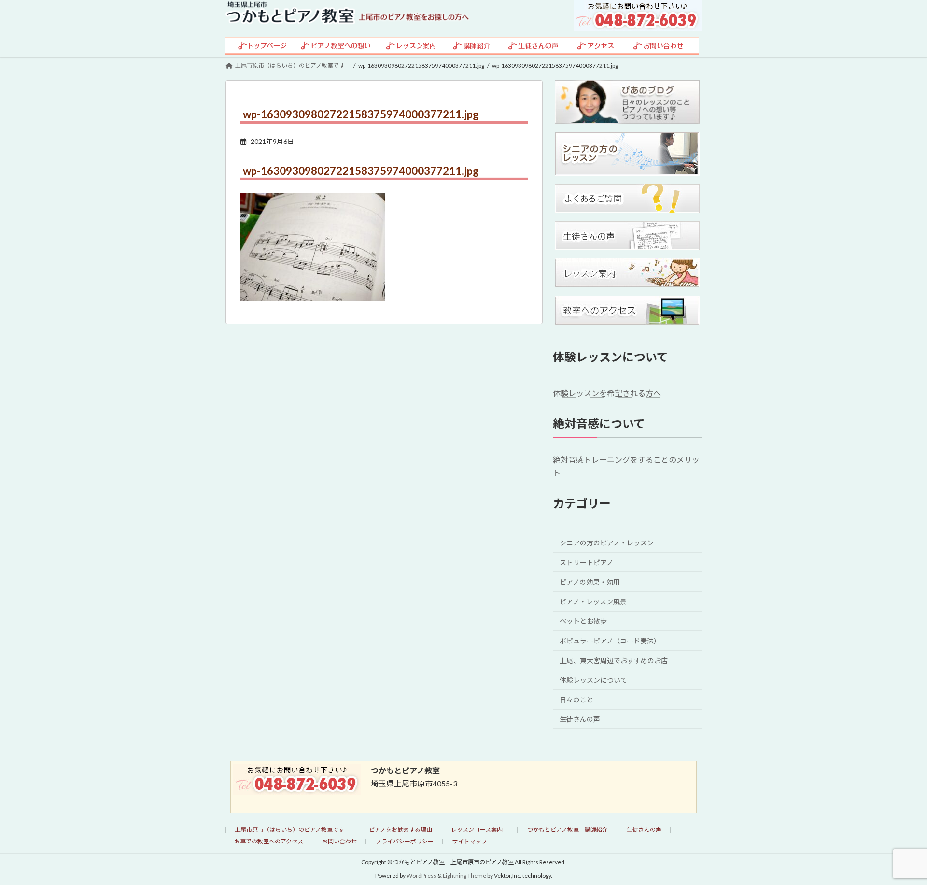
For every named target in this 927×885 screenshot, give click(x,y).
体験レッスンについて (593, 680)
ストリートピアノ (586, 562)
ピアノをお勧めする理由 (400, 829)
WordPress (421, 875)
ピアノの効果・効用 (590, 582)
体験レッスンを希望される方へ (607, 393)
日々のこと (576, 699)
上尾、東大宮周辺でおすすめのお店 (614, 660)
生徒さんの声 (580, 719)
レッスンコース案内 (479, 829)
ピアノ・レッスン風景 (593, 601)
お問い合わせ (339, 841)
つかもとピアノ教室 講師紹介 (567, 829)
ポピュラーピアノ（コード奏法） (610, 641)
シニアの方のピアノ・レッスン (607, 543)
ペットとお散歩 (583, 621)
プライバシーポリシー (405, 841)
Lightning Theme (464, 875)
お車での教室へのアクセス (268, 841)
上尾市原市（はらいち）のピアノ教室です (292, 829)
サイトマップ (469, 841)
